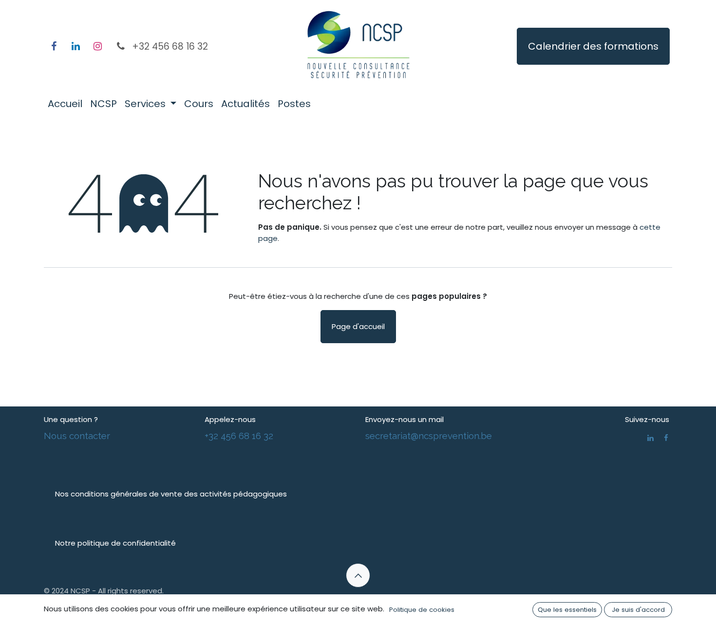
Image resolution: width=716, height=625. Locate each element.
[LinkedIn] (75, 46)
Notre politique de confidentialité (115, 543)
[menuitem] (65, 103)
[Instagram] (97, 46)
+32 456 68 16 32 (239, 435)
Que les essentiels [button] (567, 609)
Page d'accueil (358, 326)
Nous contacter (77, 435)
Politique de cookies (421, 609)
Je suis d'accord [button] (638, 609)
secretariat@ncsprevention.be (428, 435)
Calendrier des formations (593, 46)
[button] (358, 575)
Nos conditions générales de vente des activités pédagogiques (171, 494)
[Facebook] (53, 46)
